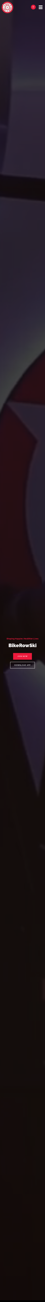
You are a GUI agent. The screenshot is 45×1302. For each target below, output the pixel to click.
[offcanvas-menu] (40, 7)
